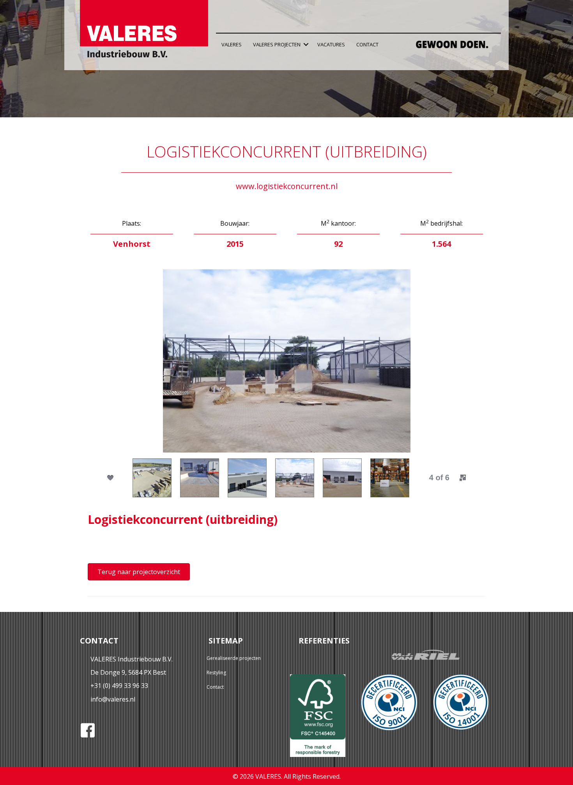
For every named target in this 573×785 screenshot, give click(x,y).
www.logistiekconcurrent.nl (287, 186)
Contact (367, 44)
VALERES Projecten (277, 44)
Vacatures (331, 44)
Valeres (231, 44)
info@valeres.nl (112, 699)
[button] (306, 44)
